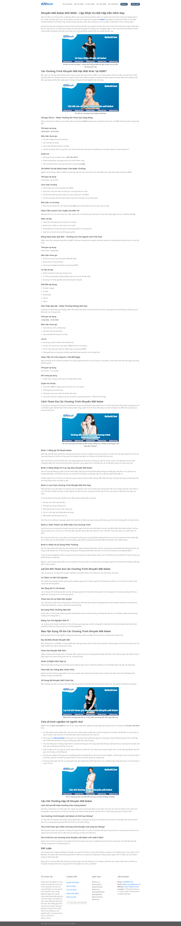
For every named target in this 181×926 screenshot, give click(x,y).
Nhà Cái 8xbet (67, 4)
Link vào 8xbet (71, 890)
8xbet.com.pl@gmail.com (131, 884)
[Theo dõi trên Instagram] (71, 902)
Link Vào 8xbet (79, 4)
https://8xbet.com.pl (131, 887)
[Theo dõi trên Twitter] (75, 902)
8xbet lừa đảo (71, 897)
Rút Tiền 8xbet (101, 4)
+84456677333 (128, 882)
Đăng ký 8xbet (59, 738)
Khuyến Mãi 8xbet (72, 882)
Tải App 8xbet (90, 4)
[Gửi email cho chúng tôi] (78, 902)
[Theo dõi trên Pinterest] (81, 902)
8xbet (102, 19)
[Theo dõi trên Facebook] (68, 902)
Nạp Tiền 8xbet (113, 4)
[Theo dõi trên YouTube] (85, 902)
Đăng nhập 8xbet (72, 893)
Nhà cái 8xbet (71, 886)
